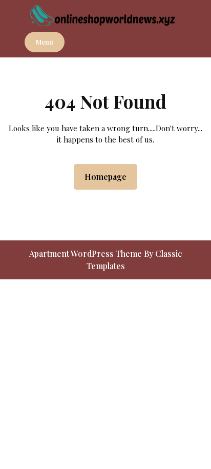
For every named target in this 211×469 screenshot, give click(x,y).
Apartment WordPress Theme (86, 253)
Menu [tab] (44, 41)
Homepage (110, 176)
